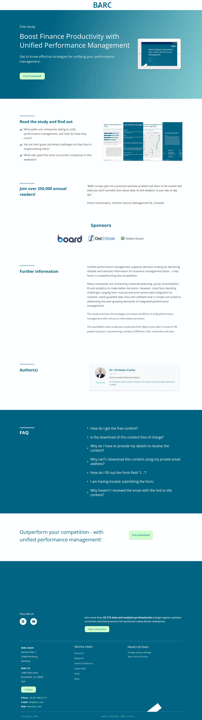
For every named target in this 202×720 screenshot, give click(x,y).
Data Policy (114, 716)
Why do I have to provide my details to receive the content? (129, 448)
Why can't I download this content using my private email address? (135, 461)
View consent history (138, 656)
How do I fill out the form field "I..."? (118, 472)
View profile (100, 382)
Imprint (104, 716)
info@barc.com (36, 702)
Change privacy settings (139, 652)
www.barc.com (34, 706)
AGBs (123, 716)
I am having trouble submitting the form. (122, 481)
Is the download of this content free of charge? (127, 437)
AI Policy (130, 716)
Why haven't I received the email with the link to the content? (131, 492)
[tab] (134, 428)
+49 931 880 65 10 (38, 697)
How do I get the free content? (114, 428)
